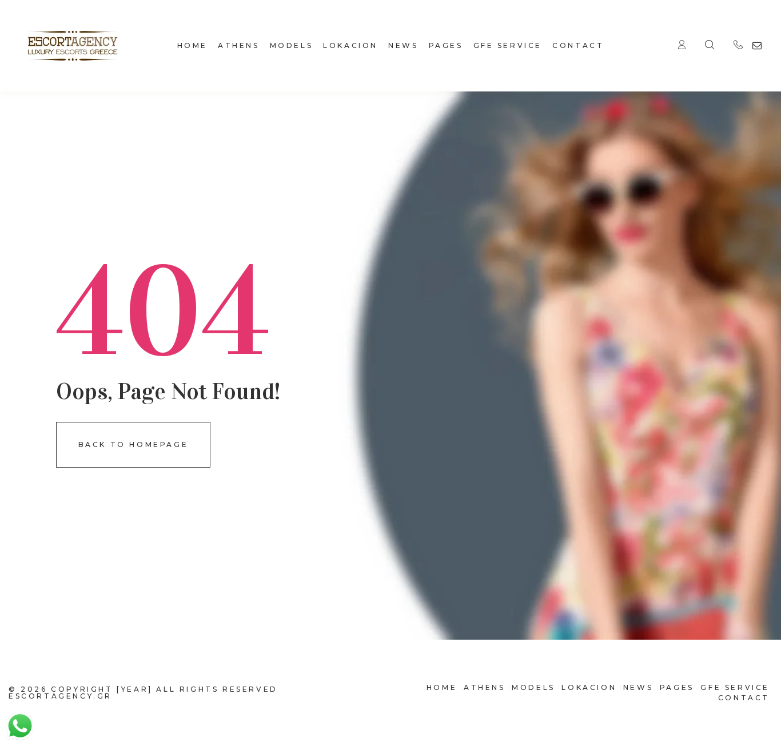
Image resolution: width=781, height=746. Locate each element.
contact (578, 45)
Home (192, 45)
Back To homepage (133, 444)
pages (446, 45)
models (291, 45)
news (403, 45)
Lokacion (350, 45)
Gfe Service (508, 45)
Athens (239, 45)
